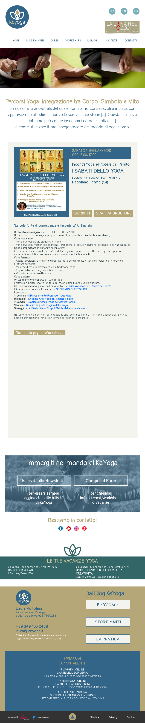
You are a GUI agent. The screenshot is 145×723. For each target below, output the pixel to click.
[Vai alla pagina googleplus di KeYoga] (84, 528)
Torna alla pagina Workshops (39, 333)
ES (136, 11)
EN (124, 11)
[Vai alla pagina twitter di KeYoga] (76, 528)
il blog (92, 40)
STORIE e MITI (108, 622)
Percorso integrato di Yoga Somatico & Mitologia (72, 675)
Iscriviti (82, 213)
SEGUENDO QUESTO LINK (71, 289)
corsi (54, 40)
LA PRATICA (108, 639)
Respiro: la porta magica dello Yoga (47, 305)
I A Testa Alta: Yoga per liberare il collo (50, 298)
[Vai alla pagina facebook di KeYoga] (60, 528)
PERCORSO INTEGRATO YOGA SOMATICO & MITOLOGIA (72, 687)
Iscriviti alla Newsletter (44, 480)
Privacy (113, 717)
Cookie (131, 717)
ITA (112, 11)
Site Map (95, 717)
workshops (73, 40)
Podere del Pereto (101, 286)
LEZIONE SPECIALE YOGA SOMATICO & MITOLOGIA (73, 698)
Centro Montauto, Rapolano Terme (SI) (98, 576)
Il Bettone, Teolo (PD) (20, 573)
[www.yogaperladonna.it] (122, 27)
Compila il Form (101, 480)
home (16, 40)
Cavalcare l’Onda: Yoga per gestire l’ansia (51, 301)
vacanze (111, 40)
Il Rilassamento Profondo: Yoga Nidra (49, 295)
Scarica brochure (114, 213)
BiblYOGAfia (108, 605)
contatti (130, 40)
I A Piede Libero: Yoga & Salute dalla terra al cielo (56, 308)
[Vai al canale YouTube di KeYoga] (68, 528)
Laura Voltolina (76, 286)
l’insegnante (35, 40)
